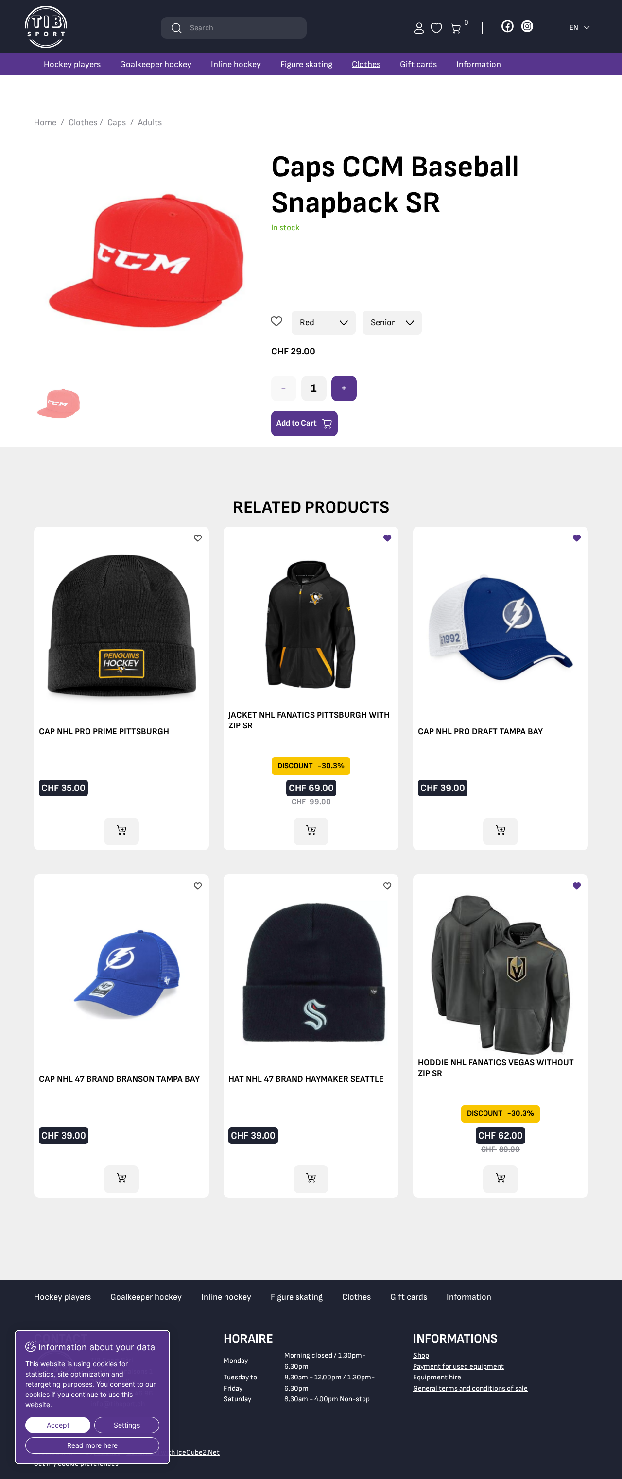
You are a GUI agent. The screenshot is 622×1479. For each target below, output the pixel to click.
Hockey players (72, 64)
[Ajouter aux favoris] (276, 323)
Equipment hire (437, 1377)
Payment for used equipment (458, 1366)
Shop (421, 1355)
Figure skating (306, 64)
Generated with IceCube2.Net (173, 1452)
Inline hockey (236, 64)
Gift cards (418, 64)
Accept (58, 1425)
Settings (127, 1425)
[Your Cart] (436, 28)
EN (575, 27)
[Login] (419, 28)
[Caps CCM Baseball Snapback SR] (145, 261)
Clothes (366, 64)
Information (478, 64)
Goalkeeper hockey (155, 64)
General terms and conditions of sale (470, 1388)
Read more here (92, 1445)
